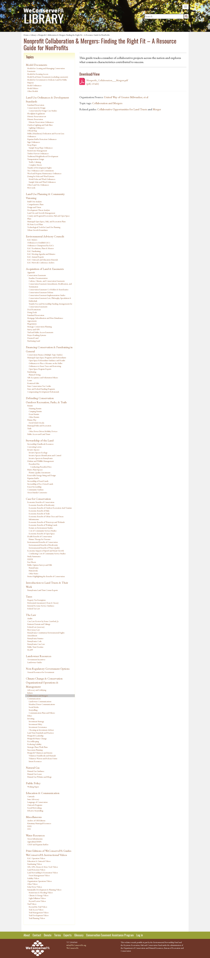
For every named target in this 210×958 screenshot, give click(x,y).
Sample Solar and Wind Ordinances (42, 182)
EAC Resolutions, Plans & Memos (40, 248)
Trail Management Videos (38, 912)
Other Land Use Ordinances (38, 185)
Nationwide (33, 570)
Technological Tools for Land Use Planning (43, 227)
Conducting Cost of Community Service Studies (47, 553)
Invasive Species (33, 449)
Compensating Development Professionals (43, 392)
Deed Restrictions (34, 309)
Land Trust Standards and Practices (40, 733)
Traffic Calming (35, 162)
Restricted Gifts (33, 383)
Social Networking (34, 808)
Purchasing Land (33, 341)
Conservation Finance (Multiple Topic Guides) (44, 354)
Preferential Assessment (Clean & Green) (42, 603)
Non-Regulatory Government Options (48, 668)
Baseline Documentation (38, 278)
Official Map (32, 130)
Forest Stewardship (34, 486)
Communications (34, 698)
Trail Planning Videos (37, 918)
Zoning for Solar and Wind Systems (40, 176)
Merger (157, 109)
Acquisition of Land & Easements (45, 269)
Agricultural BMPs (34, 841)
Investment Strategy (36, 721)
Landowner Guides (34, 662)
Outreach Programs (34, 805)
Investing (30, 718)
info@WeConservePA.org (76, 945)
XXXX (30, 559)
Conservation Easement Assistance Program (110, 935)
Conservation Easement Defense (41, 292)
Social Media (34, 707)
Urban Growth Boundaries (37, 230)
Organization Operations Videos (39, 881)
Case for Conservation (38, 499)
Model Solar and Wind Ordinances (42, 179)
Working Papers (33, 786)
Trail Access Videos (36, 909)
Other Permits (34, 417)
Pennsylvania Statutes (35, 638)
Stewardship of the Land (40, 440)
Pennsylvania (33, 567)
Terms (57, 935)
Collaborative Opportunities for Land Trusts (122, 109)
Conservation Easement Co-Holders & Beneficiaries (48, 289)
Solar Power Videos (34, 887)
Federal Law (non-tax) (35, 627)
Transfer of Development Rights (39, 167)
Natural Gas (33, 767)
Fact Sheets (31, 562)
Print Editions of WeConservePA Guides (48, 851)
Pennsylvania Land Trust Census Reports (42, 590)
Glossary (78, 935)
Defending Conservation (40, 398)
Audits (29, 618)
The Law (31, 615)
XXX (29, 826)
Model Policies (32, 88)
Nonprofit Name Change (37, 738)
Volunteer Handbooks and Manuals (42, 755)
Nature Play (31, 420)
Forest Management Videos (39, 875)
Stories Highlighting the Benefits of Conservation (46, 576)
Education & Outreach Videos (38, 861)
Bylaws (30, 693)
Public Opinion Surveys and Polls (39, 565)
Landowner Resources (38, 656)
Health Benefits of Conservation (39, 536)
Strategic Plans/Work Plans (37, 747)
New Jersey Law (33, 630)
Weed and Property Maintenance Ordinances (44, 173)
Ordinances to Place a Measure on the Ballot (45, 363)
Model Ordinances (34, 85)
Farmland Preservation (35, 105)
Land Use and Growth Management (41, 213)
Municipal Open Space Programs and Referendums (46, 357)
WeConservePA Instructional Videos (46, 855)
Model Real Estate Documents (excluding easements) (47, 77)
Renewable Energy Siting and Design (41, 475)
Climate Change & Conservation (44, 678)
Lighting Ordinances (36, 128)
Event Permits (34, 414)
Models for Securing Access (37, 74)
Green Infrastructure (35, 838)
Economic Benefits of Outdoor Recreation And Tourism (50, 508)
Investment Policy (35, 724)
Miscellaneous (34, 817)
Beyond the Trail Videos (38, 907)
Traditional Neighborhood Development (42, 156)
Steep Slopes (32, 145)
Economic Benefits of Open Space (42, 533)
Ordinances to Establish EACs (38, 242)
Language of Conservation (37, 802)
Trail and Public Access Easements (40, 332)
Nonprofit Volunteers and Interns (39, 752)
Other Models (32, 91)
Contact (37, 935)
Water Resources (35, 835)
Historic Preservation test (36, 116)
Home (26, 35)
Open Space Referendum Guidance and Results (47, 360)
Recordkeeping (33, 741)
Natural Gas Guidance (35, 771)
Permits (30, 405)
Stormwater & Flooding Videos (41, 892)
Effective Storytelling (35, 810)
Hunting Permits (35, 408)
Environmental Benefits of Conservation (42, 542)
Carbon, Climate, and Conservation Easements (47, 281)
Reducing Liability (34, 744)
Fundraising (31, 372)
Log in (139, 935)
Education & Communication (42, 793)
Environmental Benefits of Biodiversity (43, 545)
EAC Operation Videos (36, 858)
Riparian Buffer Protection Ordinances (41, 139)
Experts (68, 935)
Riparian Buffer (33, 478)
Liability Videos (33, 878)
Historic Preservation (35, 119)
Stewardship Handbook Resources (40, 444)
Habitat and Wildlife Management (40, 461)
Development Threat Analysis (38, 210)
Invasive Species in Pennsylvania (41, 458)
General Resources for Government (40, 672)
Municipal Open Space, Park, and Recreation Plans (46, 221)
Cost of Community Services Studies (42, 530)
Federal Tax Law (33, 608)
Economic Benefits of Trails (39, 513)
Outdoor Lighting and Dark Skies (40, 125)
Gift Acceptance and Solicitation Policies (42, 377)
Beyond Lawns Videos (37, 901)
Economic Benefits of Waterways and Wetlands (47, 522)
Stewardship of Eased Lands (37, 481)
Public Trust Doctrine (35, 647)
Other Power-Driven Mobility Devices (43, 431)
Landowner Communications (40, 701)
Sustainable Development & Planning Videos (44, 889)
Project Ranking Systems (36, 335)
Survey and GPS (33, 329)
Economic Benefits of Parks (39, 510)
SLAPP (30, 650)
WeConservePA (72, 948)
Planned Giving (34, 374)
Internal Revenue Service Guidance (40, 605)
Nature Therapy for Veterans (39, 539)
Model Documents (36, 65)
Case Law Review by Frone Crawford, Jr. (43, 621)
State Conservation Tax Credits (39, 386)
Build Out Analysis (34, 201)
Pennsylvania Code (34, 641)
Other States (33, 573)
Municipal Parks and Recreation (39, 425)
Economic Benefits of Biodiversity (41, 505)
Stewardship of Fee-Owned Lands (40, 484)
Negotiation (32, 323)
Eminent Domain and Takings (38, 624)
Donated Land (32, 338)
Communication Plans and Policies (42, 713)
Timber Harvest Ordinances (38, 153)
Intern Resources (35, 761)
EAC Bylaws (32, 239)
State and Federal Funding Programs (41, 389)
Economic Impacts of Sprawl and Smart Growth (45, 550)
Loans (29, 380)
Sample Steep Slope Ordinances (41, 147)
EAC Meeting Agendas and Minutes (41, 254)
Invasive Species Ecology (38, 452)
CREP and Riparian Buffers (37, 844)
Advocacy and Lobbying (36, 690)
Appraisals (31, 272)
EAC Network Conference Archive (40, 262)
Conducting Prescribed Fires (40, 467)
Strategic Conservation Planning (39, 326)
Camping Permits (35, 411)
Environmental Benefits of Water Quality (44, 548)
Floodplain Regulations (36, 113)
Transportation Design (35, 159)
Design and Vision (34, 207)
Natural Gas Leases (34, 774)
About (27, 935)
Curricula (30, 796)
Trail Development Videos (38, 915)
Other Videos (32, 884)
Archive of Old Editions (36, 820)
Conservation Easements (36, 275)
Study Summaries (34, 556)
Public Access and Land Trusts (38, 434)
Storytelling (33, 710)
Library (33, 35)
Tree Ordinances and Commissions (40, 170)
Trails (29, 428)
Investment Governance (38, 727)
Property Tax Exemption (36, 600)
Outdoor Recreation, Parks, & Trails (46, 402)
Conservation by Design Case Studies (43, 110)
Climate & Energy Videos (38, 895)
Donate (47, 935)
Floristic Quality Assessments (39, 472)
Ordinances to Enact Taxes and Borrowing (45, 366)
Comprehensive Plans (35, 204)
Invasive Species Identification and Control (45, 455)
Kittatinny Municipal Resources (39, 823)
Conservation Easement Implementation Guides (47, 295)
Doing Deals (32, 312)
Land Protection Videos (36, 869)
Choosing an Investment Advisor (41, 730)
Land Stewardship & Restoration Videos (42, 872)
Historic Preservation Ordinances (41, 122)
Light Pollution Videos (37, 898)
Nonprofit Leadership (35, 735)
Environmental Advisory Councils (45, 236)
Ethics (29, 715)
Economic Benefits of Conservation (40, 502)
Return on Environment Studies (41, 528)
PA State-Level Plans (35, 224)
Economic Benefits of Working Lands (43, 525)
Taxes (29, 596)
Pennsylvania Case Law (36, 644)
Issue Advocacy (33, 799)
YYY (29, 829)
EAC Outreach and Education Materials (42, 259)
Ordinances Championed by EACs (40, 245)
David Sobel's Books (36, 422)
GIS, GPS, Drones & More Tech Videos (42, 867)
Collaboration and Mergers (37, 695)
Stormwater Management (37, 150)
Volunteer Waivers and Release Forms (43, 758)
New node (31, 187)
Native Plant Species (35, 469)
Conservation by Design (36, 108)
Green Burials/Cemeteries (37, 492)
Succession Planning (35, 750)
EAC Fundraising (34, 251)
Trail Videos (31, 904)
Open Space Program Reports (40, 369)
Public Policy (33, 783)
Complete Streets (35, 165)
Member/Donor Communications (42, 704)
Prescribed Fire (34, 464)
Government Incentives (36, 659)
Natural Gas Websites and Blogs (39, 777)
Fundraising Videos (34, 864)
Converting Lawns (34, 447)
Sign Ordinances (33, 142)
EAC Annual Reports (35, 257)
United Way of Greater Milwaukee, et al (126, 97)
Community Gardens (35, 489)
